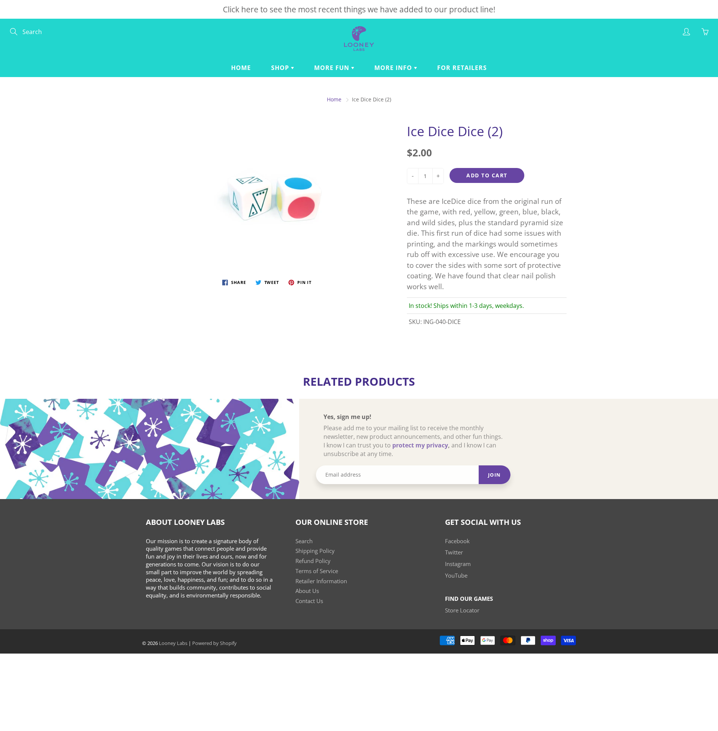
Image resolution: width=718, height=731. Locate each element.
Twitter (454, 552)
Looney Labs (173, 643)
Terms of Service (316, 571)
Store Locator (462, 610)
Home (241, 68)
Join (494, 474)
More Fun (332, 68)
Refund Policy (313, 561)
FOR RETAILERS (462, 68)
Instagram (458, 564)
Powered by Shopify (214, 643)
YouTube (456, 575)
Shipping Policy (315, 550)
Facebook (457, 541)
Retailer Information (321, 581)
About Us (307, 590)
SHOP (281, 68)
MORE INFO (394, 68)
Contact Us (309, 601)
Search (304, 541)
